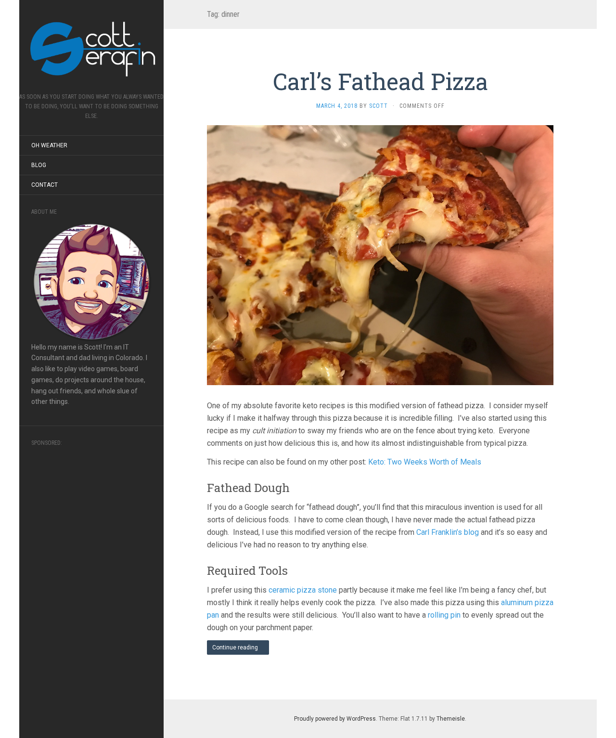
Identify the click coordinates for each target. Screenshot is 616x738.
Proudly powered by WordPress (335, 718)
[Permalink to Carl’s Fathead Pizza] (380, 254)
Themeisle (450, 718)
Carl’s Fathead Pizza (380, 81)
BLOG (38, 165)
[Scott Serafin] (91, 49)
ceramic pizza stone (303, 590)
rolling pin (444, 615)
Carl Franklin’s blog (447, 532)
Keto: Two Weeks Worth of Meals (424, 461)
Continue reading (235, 647)
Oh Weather (49, 145)
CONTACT (44, 184)
